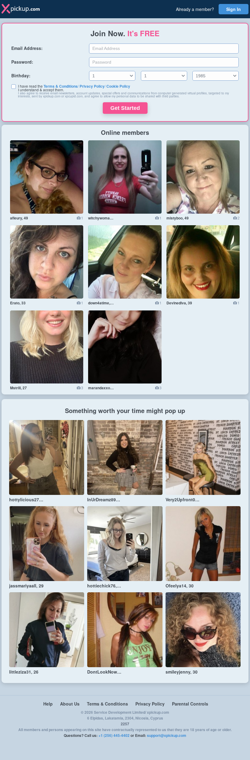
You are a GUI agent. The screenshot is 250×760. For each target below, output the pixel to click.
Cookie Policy (118, 86)
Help (48, 704)
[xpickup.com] (25, 9)
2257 (125, 724)
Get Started (125, 108)
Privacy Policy (92, 86)
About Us (70, 704)
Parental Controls (190, 704)
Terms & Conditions (61, 86)
